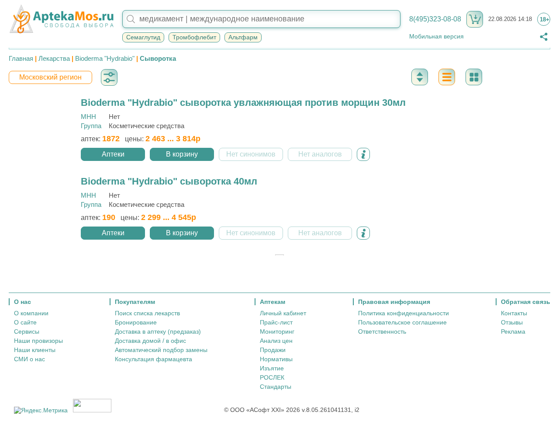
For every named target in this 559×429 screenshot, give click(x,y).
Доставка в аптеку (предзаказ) (158, 331)
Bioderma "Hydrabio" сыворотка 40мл (169, 181)
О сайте (25, 322)
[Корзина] (474, 19)
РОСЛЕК (272, 377)
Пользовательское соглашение (402, 322)
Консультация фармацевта (153, 359)
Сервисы (26, 331)
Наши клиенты (34, 349)
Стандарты (275, 386)
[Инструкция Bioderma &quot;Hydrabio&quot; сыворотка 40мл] (363, 233)
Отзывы (512, 322)
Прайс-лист (276, 322)
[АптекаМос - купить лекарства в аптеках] (61, 19)
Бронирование (136, 322)
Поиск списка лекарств (147, 313)
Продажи (273, 349)
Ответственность (382, 331)
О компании (31, 313)
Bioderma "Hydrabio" (105, 58)
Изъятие (272, 368)
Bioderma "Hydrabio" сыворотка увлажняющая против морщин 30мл (243, 102)
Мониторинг (277, 331)
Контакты (514, 313)
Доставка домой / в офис (150, 340)
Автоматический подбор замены (161, 349)
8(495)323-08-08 (435, 19)
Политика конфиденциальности (403, 313)
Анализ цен (276, 340)
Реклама (513, 331)
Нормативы (276, 359)
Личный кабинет (283, 313)
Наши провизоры (38, 340)
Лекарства (54, 58)
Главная (21, 58)
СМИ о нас (29, 359)
